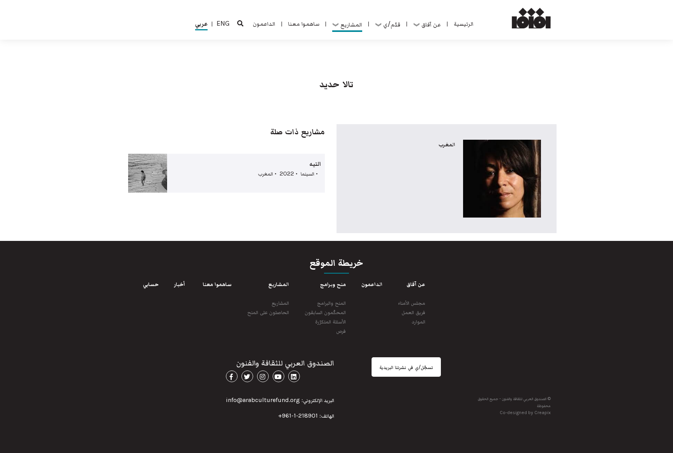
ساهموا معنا (303, 23)
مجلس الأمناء (411, 302)
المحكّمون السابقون (325, 312)
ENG (223, 23)
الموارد (418, 321)
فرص (341, 330)
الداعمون (264, 23)
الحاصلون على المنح (268, 312)
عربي (201, 23)
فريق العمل (413, 312)
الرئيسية (464, 23)
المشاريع (280, 302)
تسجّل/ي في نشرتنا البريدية (406, 366)
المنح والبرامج (331, 302)
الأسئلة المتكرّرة (330, 321)
